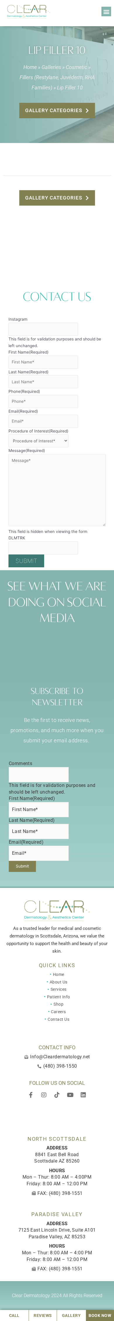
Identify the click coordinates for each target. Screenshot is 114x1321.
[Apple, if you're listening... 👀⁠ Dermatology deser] (42, 639)
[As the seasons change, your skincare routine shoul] (71, 639)
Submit (26, 560)
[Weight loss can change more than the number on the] (101, 639)
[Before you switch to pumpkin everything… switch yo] (42, 656)
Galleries (51, 67)
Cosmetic (76, 67)
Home (30, 67)
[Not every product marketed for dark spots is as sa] (13, 639)
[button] (106, 11)
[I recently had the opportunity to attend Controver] (13, 656)
